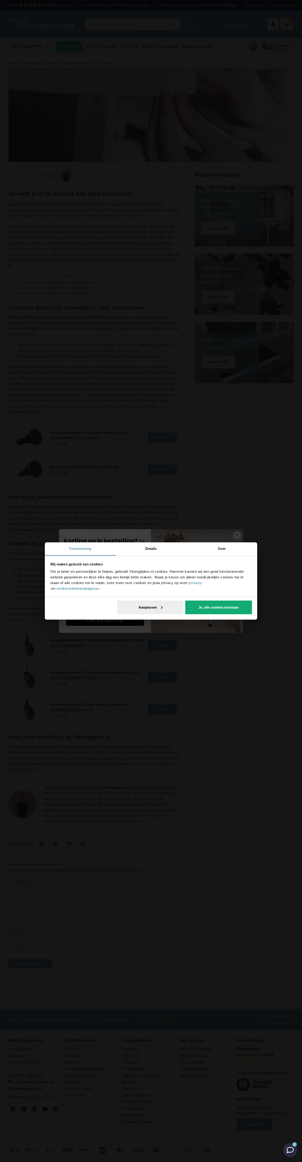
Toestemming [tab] (80, 549)
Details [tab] (151, 549)
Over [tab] (222, 549)
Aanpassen (147, 607)
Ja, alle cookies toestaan (218, 607)
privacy (195, 583)
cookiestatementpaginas (77, 588)
